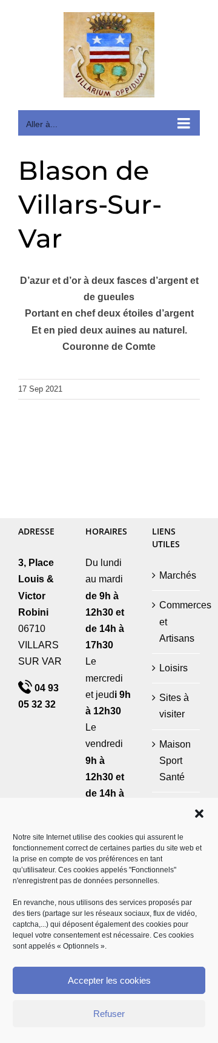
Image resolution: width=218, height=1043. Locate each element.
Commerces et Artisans (176, 621)
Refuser (109, 1013)
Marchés (176, 575)
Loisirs (173, 668)
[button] (199, 814)
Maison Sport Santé (175, 760)
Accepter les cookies (109, 980)
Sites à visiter (174, 706)
